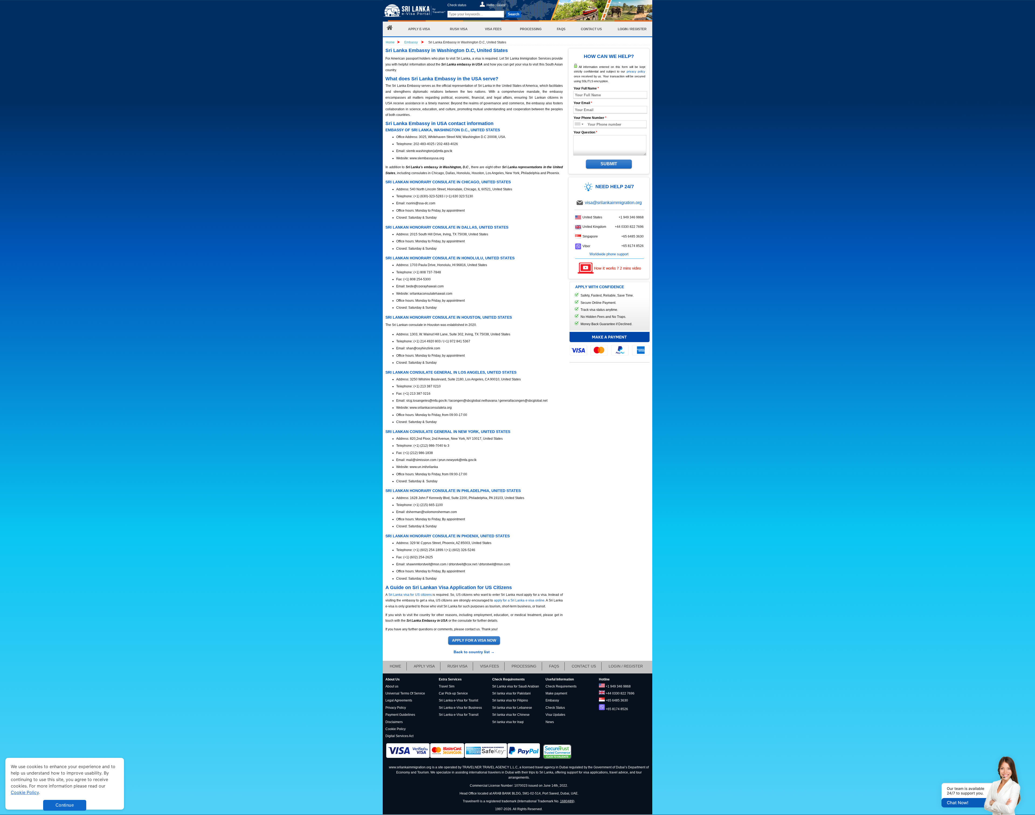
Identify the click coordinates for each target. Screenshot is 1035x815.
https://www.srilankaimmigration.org (414, 11)
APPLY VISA (424, 666)
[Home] (390, 29)
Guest (501, 5)
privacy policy (636, 71)
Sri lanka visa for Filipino (510, 700)
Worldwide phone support (609, 254)
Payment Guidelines (400, 715)
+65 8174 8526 (632, 246)
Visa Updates (555, 715)
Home (390, 42)
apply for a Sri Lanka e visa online (519, 600)
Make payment (556, 693)
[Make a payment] (610, 343)
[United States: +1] (577, 124)
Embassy (411, 42)
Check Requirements (561, 686)
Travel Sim (446, 686)
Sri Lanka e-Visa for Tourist (458, 700)
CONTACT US (584, 666)
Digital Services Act (399, 736)
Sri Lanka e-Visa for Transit (458, 715)
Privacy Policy (395, 708)
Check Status (555, 708)
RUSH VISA (457, 666)
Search (513, 14)
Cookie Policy (395, 729)
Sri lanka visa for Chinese (511, 715)
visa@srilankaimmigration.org (613, 202)
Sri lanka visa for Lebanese (512, 708)
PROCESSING (524, 666)
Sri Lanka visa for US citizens (410, 595)
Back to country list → (474, 652)
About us (391, 686)
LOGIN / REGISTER (626, 666)
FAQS (554, 666)
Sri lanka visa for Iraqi (508, 722)
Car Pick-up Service (453, 693)
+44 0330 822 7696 (629, 227)
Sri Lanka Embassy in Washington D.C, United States (467, 42)
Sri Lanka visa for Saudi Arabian (515, 686)
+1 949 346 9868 (631, 217)
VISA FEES (489, 666)
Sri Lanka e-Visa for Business (460, 708)
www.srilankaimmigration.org (410, 767)
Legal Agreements (398, 700)
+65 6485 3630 (632, 236)
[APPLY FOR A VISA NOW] (474, 640)
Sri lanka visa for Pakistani (511, 693)
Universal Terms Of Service (405, 693)
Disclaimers (394, 722)
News (550, 722)
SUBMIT (609, 163)
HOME (395, 666)
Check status (456, 5)
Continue (65, 805)
